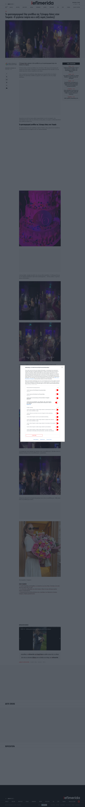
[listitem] (42, 387)
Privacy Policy (49, 439)
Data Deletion (35, 439)
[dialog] (42, 403)
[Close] (62, 367)
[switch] (56, 390)
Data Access (42, 439)
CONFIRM (34, 435)
